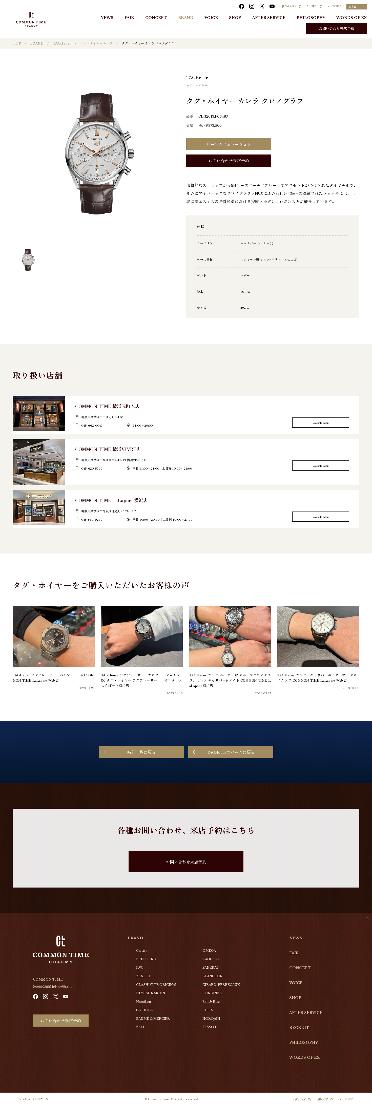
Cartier (141, 951)
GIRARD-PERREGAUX (221, 985)
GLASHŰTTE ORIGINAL (156, 985)
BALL (140, 1027)
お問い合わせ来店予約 (336, 28)
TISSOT (209, 1027)
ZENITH (143, 976)
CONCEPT (156, 17)
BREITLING (146, 959)
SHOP (235, 17)
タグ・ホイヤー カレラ (96, 43)
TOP (17, 43)
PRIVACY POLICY (30, 1099)
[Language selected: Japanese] (359, 1101)
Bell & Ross (211, 1002)
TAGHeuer (62, 43)
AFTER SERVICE (268, 17)
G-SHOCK (144, 1010)
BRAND (185, 17)
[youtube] (272, 6)
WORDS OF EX (351, 17)
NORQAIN (211, 1019)
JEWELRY (289, 6)
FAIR (129, 17)
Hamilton (143, 1002)
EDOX (207, 1010)
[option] (359, 1102)
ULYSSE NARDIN (150, 993)
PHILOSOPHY (311, 17)
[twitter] (261, 6)
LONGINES (212, 993)
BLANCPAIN (212, 976)
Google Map (320, 422)
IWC (139, 967)
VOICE (211, 17)
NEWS (106, 17)
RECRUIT (334, 6)
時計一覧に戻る (141, 752)
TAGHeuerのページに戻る (231, 752)
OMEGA (209, 951)
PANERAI (210, 967)
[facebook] (241, 6)
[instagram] (251, 6)
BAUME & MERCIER (153, 1019)
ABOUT (311, 6)
